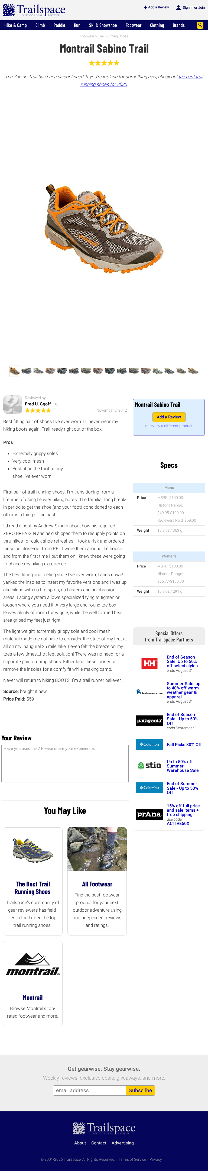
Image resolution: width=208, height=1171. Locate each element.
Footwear (133, 25)
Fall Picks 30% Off (184, 744)
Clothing (157, 25)
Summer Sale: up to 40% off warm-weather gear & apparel (183, 690)
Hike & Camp (15, 25)
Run (77, 25)
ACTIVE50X (178, 823)
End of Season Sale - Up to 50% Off (182, 719)
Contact (98, 1143)
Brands (179, 25)
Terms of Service (132, 1159)
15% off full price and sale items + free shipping (183, 810)
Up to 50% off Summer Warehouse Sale (183, 766)
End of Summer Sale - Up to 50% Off (182, 788)
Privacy (156, 1159)
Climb (40, 25)
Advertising (123, 1143)
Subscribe (140, 1090)
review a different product (171, 426)
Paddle (59, 25)
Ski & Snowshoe (103, 25)
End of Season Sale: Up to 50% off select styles (182, 661)
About (80, 1143)
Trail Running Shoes (113, 36)
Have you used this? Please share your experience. (49, 748)
